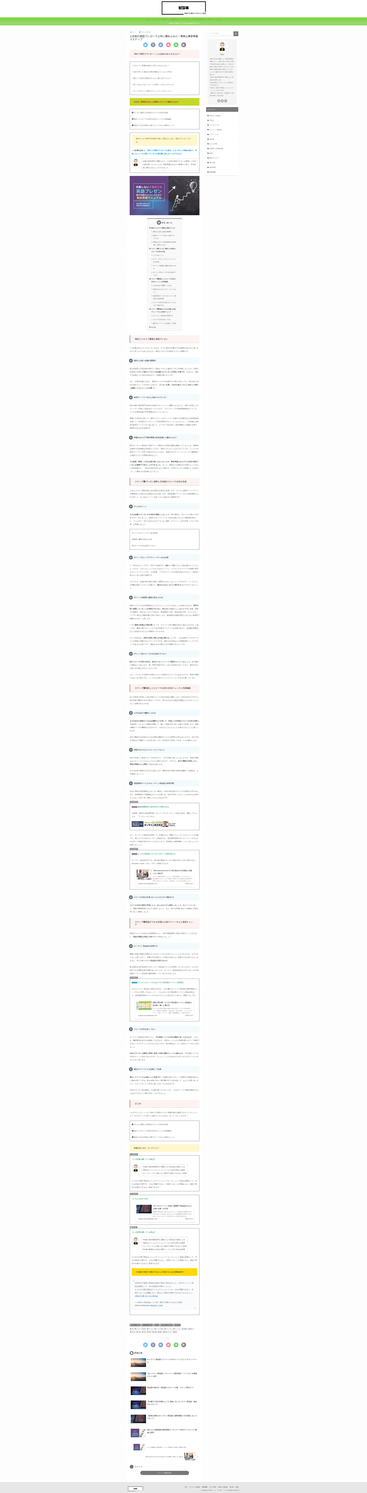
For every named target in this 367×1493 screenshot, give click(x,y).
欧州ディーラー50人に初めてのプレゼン (164, 237)
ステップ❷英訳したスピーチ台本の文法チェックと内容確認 (163, 280)
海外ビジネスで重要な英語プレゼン (163, 228)
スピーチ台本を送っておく (162, 319)
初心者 (157, 1325)
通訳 (176, 1332)
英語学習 (177, 1325)
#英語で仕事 (139, 1296)
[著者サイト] (218, 100)
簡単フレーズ (214, 158)
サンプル (151, 1329)
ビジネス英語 (159, 1329)
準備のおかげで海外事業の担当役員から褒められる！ (164, 243)
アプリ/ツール (214, 125)
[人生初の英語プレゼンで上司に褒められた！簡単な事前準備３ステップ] (160, 44)
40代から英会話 (136, 1325)
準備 (155, 1332)
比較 (211, 153)
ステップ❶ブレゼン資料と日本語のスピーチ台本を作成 (163, 250)
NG (132, 1329)
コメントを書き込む (164, 1473)
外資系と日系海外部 (167, 1325)
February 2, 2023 (156, 1305)
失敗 (139, 1332)
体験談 (185, 1329)
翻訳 (161, 1332)
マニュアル (169, 1329)
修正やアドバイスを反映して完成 (164, 323)
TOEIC (211, 120)
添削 (150, 1332)
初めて (192, 1329)
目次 (164, 223)
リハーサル (178, 1329)
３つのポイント (158, 255)
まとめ (153, 327)
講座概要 (212, 172)
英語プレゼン (168, 1332)
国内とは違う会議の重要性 (162, 231)
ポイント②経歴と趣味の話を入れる (164, 267)
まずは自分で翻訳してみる (162, 285)
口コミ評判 (213, 144)
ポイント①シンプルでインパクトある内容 (164, 260)
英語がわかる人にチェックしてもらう (164, 290)
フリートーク (214, 134)
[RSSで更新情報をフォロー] (225, 100)
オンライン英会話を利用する (163, 315)
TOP (186, 1487)
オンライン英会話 (147, 1325)
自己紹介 (212, 162)
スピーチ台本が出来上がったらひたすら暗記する (164, 304)
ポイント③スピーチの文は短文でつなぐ (164, 273)
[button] (235, 33)
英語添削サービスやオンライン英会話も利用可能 (164, 297)
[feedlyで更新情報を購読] (222, 100)
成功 (144, 1332)
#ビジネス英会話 (151, 1296)
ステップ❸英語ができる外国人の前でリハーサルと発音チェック (163, 310)
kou (222, 54)
